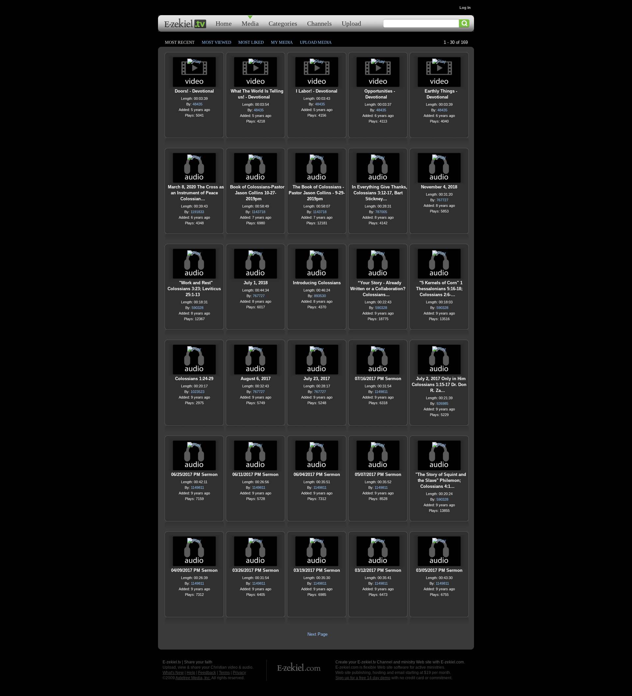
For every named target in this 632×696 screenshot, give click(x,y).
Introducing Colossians (317, 282)
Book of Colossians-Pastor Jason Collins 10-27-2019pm (257, 192)
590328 (197, 308)
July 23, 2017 (316, 378)
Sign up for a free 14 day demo (362, 678)
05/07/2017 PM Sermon (378, 474)
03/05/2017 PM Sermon (439, 570)
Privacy (239, 672)
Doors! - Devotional (194, 91)
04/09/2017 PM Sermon (194, 570)
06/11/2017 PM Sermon (255, 474)
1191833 (197, 212)
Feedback (207, 672)
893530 (320, 296)
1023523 (197, 392)
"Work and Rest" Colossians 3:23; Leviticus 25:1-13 (194, 288)
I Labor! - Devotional (316, 91)
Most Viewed (216, 42)
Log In (465, 8)
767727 (442, 200)
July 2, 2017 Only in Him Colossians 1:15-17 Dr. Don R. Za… (439, 384)
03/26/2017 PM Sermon (255, 570)
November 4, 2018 (439, 186)
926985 (442, 403)
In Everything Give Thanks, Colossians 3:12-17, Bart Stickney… (379, 192)
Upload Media (315, 42)
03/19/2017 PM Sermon (317, 570)
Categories (283, 23)
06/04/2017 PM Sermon (317, 474)
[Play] (194, 63)
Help (191, 672)
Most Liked (251, 42)
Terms (224, 672)
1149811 (381, 392)
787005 (381, 212)
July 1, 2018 (256, 282)
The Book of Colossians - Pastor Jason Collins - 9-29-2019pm (317, 192)
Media (250, 23)
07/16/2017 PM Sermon (378, 378)
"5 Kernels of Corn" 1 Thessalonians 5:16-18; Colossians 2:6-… (439, 288)
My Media (282, 42)
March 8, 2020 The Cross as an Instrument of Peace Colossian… (196, 192)
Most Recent (180, 42)
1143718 (258, 212)
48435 (197, 104)
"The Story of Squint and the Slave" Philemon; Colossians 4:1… (440, 480)
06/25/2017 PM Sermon (194, 474)
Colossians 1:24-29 (194, 378)
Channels (319, 23)
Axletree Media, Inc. (193, 678)
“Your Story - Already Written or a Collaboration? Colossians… (378, 288)
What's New (173, 672)
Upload (351, 23)
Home (224, 23)
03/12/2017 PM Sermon (378, 570)
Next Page (317, 634)
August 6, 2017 (256, 378)
